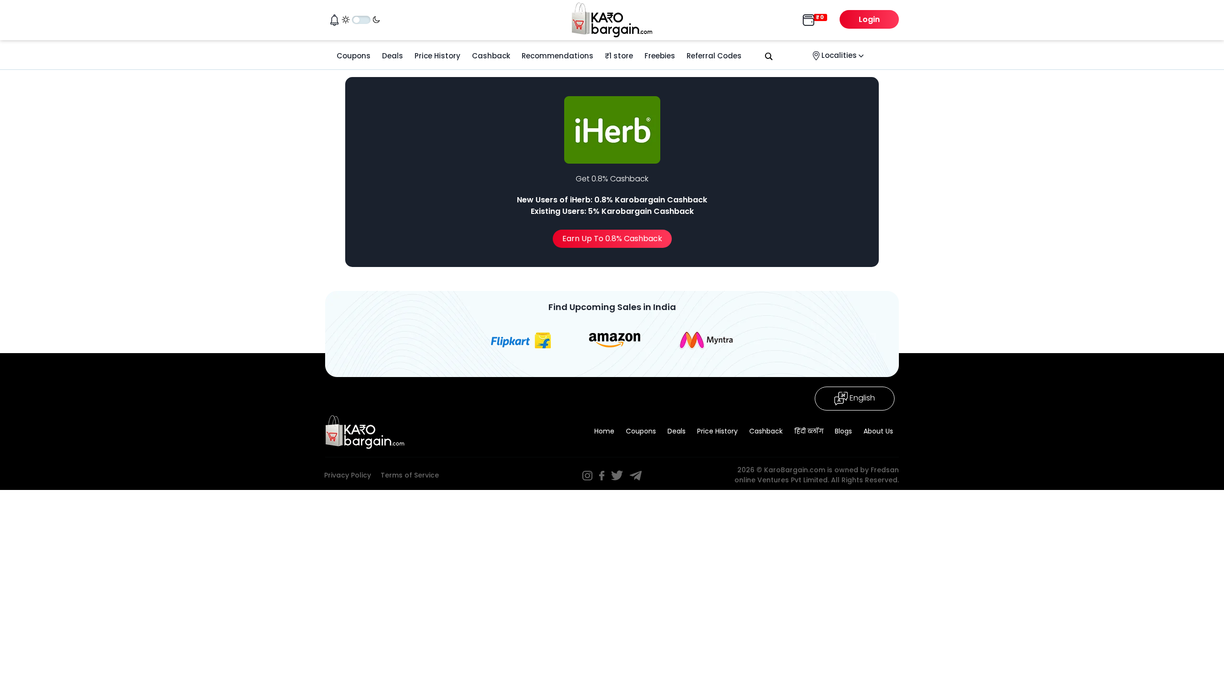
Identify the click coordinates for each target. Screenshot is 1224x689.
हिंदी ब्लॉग (808, 431)
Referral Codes (714, 56)
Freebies (660, 56)
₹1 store (619, 56)
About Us (878, 431)
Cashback (491, 56)
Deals (392, 56)
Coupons (354, 56)
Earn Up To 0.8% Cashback (612, 238)
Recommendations (557, 56)
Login (869, 19)
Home (604, 431)
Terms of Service (410, 475)
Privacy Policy (347, 475)
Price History (437, 56)
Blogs (843, 431)
